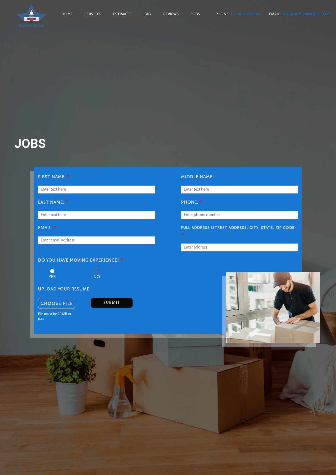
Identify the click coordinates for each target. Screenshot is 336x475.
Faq (147, 14)
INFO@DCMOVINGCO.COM (305, 14)
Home (67, 14)
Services (93, 14)
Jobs (195, 14)
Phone (222, 14)
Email (274, 14)
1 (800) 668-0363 (245, 14)
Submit (111, 303)
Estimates (123, 14)
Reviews (171, 14)
